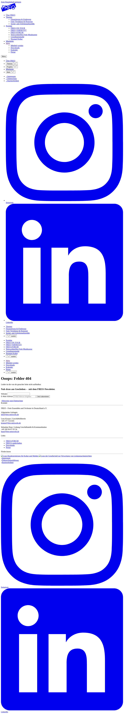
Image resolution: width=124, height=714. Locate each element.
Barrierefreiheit (7, 462)
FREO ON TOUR (18, 28)
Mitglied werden (17, 46)
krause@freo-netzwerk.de (11, 423)
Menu (4, 56)
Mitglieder (10, 41)
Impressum (6, 458)
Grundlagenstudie (17, 37)
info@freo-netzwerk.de (10, 415)
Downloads (15, 48)
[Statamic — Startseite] (8, 11)
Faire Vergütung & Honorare (22, 22)
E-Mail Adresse (7, 396)
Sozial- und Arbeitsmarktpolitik (23, 24)
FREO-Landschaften (14, 443)
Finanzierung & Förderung (21, 19)
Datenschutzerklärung (10, 460)
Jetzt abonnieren (43, 396)
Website (4, 394)
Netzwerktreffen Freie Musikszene (24, 35)
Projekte (9, 26)
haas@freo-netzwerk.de (10, 431)
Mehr (8, 43)
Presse (13, 52)
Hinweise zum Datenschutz (12, 401)
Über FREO (10, 15)
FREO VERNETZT (19, 30)
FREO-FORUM (17, 32)
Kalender (14, 50)
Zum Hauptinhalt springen (11, 2)
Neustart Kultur (17, 39)
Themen (9, 17)
